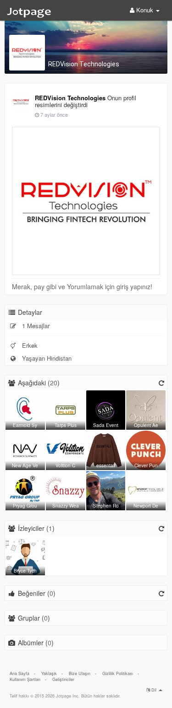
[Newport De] (146, 489)
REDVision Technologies (83, 64)
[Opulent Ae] (146, 408)
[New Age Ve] (25, 449)
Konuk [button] (144, 9)
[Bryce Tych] (25, 554)
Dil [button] (154, 690)
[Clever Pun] (146, 449)
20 (53, 382)
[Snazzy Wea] (65, 489)
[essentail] (106, 449)
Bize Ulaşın (79, 673)
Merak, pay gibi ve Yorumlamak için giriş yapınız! (82, 286)
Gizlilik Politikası (117, 673)
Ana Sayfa (19, 673)
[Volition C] (65, 449)
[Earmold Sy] (25, 408)
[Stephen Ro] (106, 489)
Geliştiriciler (63, 679)
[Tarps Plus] (65, 408)
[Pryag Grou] (25, 489)
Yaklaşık (49, 673)
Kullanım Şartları (25, 679)
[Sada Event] (106, 408)
